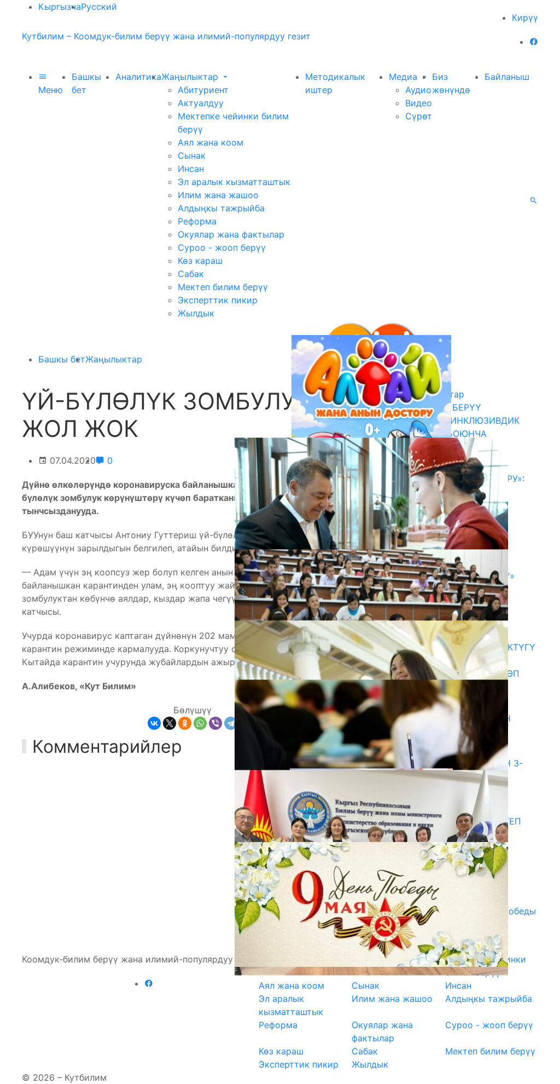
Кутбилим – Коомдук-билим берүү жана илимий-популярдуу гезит (166, 36)
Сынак (192, 155)
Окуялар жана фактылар (231, 234)
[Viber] (215, 723)
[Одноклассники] (184, 723)
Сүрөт (418, 116)
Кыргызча (59, 6)
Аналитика (138, 76)
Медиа (404, 76)
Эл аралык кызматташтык (234, 181)
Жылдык (196, 313)
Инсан (191, 168)
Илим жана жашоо (218, 194)
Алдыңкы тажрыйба (221, 208)
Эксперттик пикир (218, 300)
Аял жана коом (210, 142)
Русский (99, 6)
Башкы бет (61, 359)
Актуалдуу (201, 102)
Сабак (191, 273)
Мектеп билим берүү (223, 286)
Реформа (197, 221)
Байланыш (507, 76)
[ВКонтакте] (154, 723)
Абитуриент (203, 89)
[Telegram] (230, 723)
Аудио (418, 89)
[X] (169, 723)
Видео (418, 102)
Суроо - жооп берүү (222, 247)
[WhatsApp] (200, 723)
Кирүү (525, 17)
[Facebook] (533, 41)
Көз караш (200, 260)
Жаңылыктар (191, 76)
